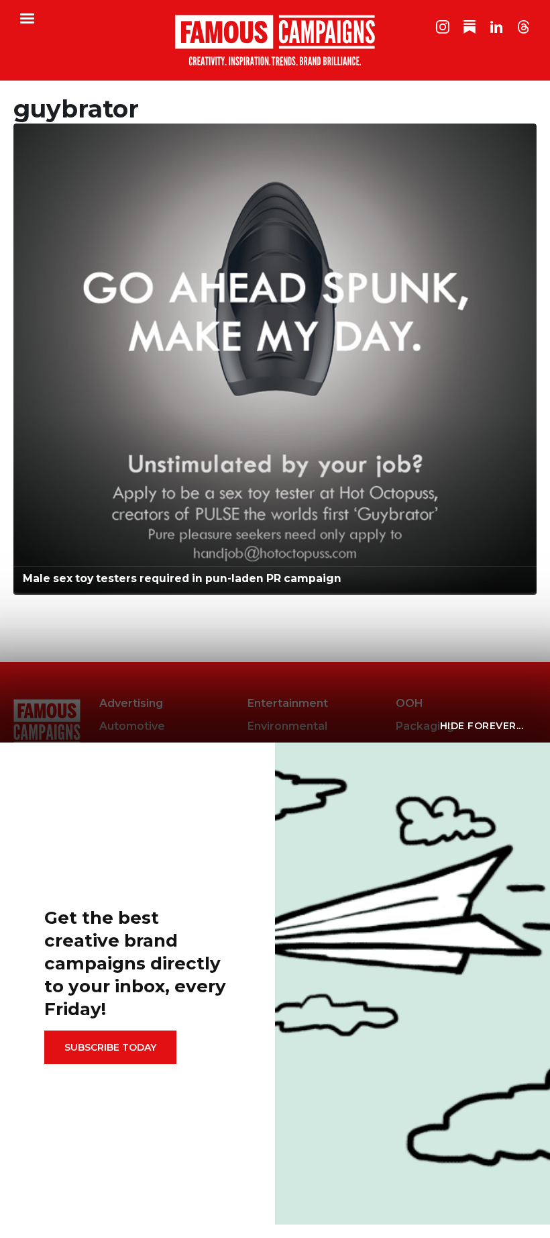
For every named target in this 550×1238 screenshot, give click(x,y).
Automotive (132, 726)
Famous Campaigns (275, 40)
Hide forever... (482, 726)
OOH (409, 703)
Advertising (131, 703)
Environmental (287, 726)
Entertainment (288, 703)
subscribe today (110, 1047)
